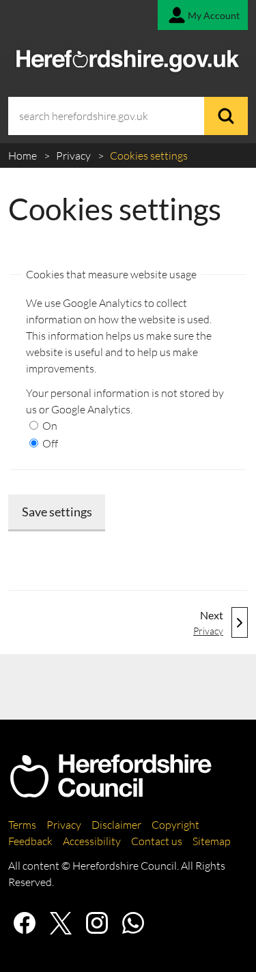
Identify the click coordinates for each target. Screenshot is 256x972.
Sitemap (212, 841)
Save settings (57, 511)
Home (23, 155)
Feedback (30, 841)
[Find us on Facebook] (24, 923)
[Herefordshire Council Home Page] (110, 792)
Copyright (175, 824)
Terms (22, 824)
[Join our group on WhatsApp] (133, 923)
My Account (214, 15)
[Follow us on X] (60, 923)
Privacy (74, 155)
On (48, 425)
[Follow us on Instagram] (97, 923)
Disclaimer (116, 824)
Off (49, 443)
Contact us (156, 841)
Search (226, 116)
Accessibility (92, 841)
